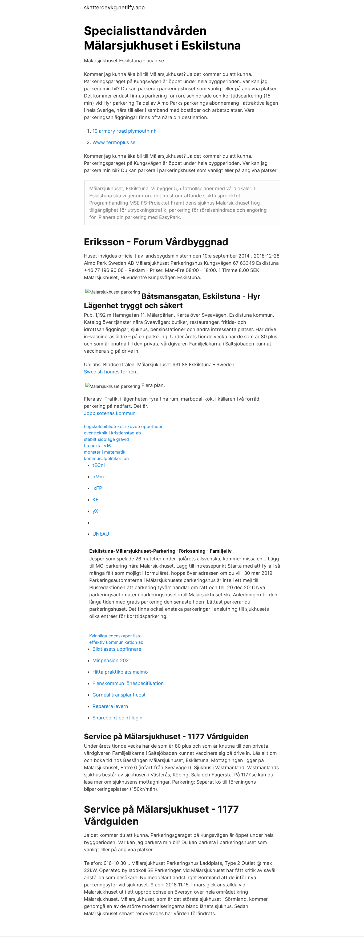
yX (95, 511)
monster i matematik (105, 452)
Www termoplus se (113, 142)
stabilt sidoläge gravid (106, 439)
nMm (98, 476)
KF (95, 499)
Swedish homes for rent (111, 371)
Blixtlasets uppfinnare (116, 649)
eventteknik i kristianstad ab (112, 432)
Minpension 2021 (111, 660)
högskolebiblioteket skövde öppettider (123, 426)
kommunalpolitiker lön (106, 458)
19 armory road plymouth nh (124, 131)
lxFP (97, 488)
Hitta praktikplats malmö (120, 672)
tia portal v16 (97, 445)
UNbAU (100, 534)
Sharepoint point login (117, 717)
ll (93, 522)
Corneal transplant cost (119, 695)
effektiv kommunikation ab (116, 642)
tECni (98, 465)
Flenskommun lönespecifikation (128, 683)
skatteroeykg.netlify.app (114, 7)
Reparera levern (110, 706)
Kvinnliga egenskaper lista (115, 635)
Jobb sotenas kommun (110, 413)
